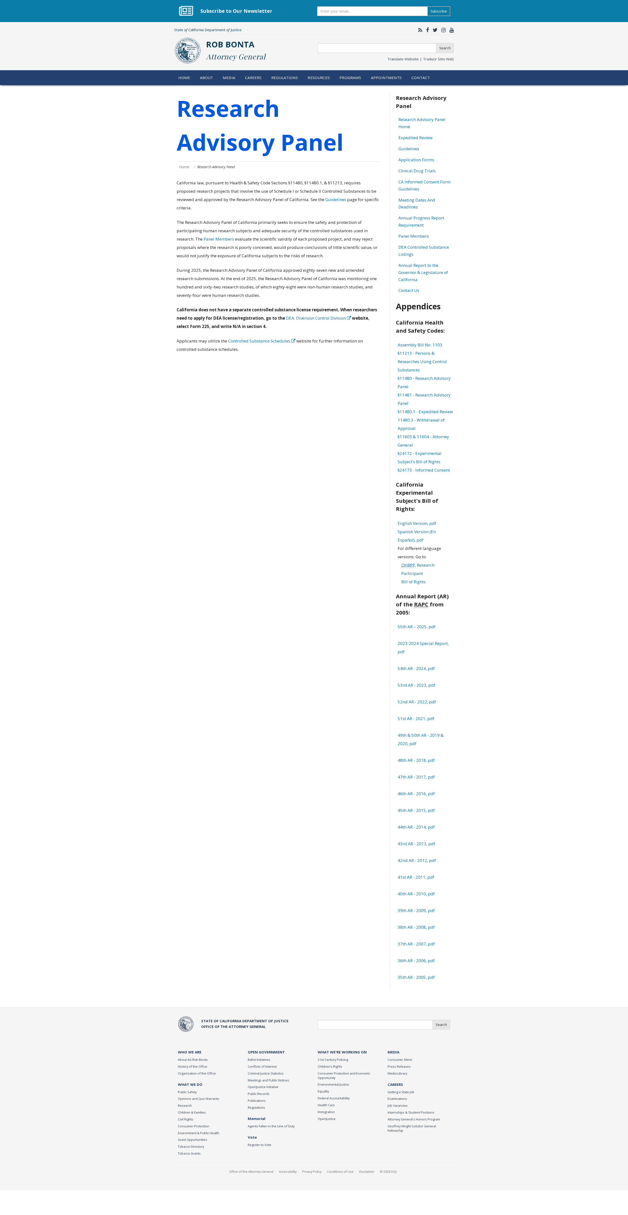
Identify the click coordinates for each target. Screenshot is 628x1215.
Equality (323, 1091)
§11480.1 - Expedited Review (425, 411)
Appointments (386, 77)
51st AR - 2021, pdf (416, 718)
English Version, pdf (417, 523)
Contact (420, 77)
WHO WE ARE (189, 1052)
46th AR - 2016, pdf (416, 793)
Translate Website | (420, 58)
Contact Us (408, 290)
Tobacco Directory (191, 1146)
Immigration (326, 1112)
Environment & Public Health (198, 1133)
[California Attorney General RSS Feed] (419, 30)
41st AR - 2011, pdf (416, 877)
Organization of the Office (197, 1073)
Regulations (284, 77)
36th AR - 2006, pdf (416, 960)
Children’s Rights (330, 1066)
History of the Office (192, 1066)
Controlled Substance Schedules (259, 341)
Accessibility (288, 1171)
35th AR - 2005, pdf (416, 977)
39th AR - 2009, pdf (416, 910)
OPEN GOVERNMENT (266, 1052)
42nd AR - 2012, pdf (417, 860)
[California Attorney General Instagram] (442, 30)
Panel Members (219, 239)
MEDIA (393, 1052)
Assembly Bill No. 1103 (420, 345)
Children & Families (192, 1112)
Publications (257, 1100)
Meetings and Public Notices (268, 1080)
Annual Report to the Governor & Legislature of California (423, 272)
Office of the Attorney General (251, 1171)
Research (185, 1105)
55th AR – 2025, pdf (416, 626)
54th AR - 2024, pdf (416, 668)
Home (184, 77)
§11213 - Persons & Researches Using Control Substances (422, 361)
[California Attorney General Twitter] (434, 30)
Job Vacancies (398, 1105)
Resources (319, 77)
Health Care (326, 1105)
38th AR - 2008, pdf (416, 927)
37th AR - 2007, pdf (416, 944)
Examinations (397, 1098)
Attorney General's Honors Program (414, 1119)
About (206, 77)
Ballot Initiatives (259, 1059)
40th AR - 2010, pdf (416, 894)
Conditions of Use (340, 1171)
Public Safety (187, 1092)
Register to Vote (259, 1145)
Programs (350, 77)
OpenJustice (327, 1119)
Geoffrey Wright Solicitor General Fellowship (412, 1128)
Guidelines (335, 199)
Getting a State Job (401, 1092)
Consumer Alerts (400, 1059)
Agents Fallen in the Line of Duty (271, 1126)
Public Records (259, 1094)
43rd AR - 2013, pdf (416, 843)
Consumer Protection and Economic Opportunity (344, 1075)
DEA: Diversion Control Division (316, 318)
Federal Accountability (334, 1098)
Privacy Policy (311, 1171)
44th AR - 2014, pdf (416, 827)
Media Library (397, 1073)
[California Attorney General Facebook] (426, 30)
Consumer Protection (193, 1126)
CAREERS (395, 1084)
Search (445, 47)
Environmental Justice (333, 1084)
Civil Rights (185, 1119)
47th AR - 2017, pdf (416, 777)
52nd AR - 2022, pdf (417, 702)
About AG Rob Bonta (193, 1059)
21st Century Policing (333, 1059)
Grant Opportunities (192, 1139)
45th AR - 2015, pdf (416, 810)
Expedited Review (415, 137)
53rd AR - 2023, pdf (416, 685)
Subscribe (439, 11)
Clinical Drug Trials (417, 171)
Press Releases (399, 1066)
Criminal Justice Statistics (266, 1073)
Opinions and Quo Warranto (198, 1098)
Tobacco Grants (189, 1153)
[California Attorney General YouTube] (450, 30)
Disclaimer (366, 1171)
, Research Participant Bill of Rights (417, 573)
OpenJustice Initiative (263, 1087)
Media (229, 77)
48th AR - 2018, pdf (416, 760)
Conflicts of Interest (262, 1066)
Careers (253, 77)
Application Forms (416, 160)
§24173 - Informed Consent (424, 470)
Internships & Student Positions (411, 1112)
